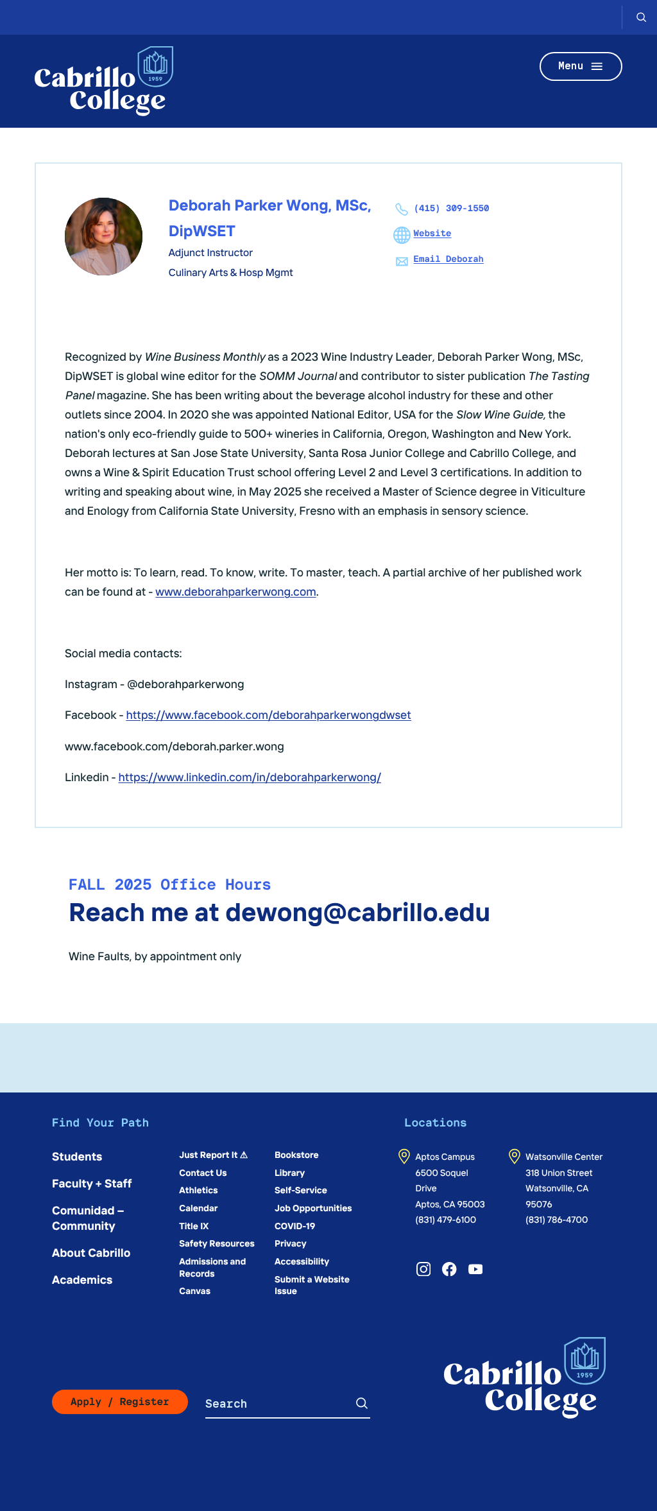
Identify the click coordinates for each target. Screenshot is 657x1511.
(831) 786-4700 (556, 1219)
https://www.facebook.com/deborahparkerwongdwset (268, 714)
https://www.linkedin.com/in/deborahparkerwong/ (250, 776)
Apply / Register (120, 1401)
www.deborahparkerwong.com (235, 590)
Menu (571, 66)
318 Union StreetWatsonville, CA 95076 (558, 1187)
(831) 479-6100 (446, 1219)
